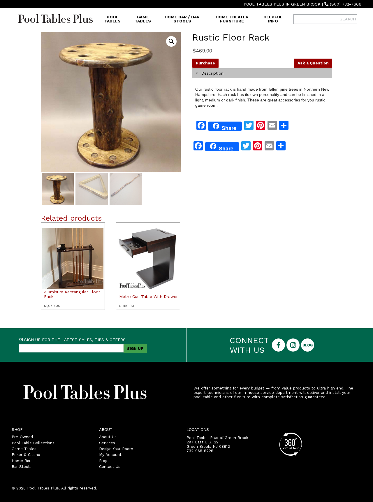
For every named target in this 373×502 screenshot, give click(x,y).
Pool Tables (112, 19)
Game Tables (143, 19)
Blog (103, 461)
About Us (108, 437)
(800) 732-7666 (345, 4)
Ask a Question (313, 63)
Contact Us (109, 466)
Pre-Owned (22, 437)
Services (107, 443)
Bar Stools (21, 466)
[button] (171, 41)
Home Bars (22, 461)
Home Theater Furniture (232, 19)
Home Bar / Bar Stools (182, 19)
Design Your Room (116, 449)
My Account (110, 454)
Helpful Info (273, 19)
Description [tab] (212, 73)
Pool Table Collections (33, 443)
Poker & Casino (26, 454)
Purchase (205, 63)
